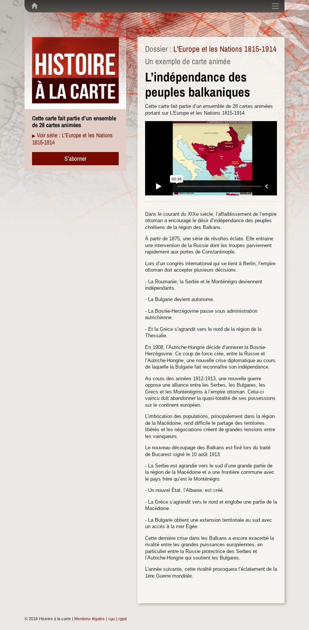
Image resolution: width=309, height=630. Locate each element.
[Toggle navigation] (275, 6)
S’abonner (75, 158)
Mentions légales (89, 618)
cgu (111, 618)
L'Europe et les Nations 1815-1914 (225, 49)
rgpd (122, 618)
